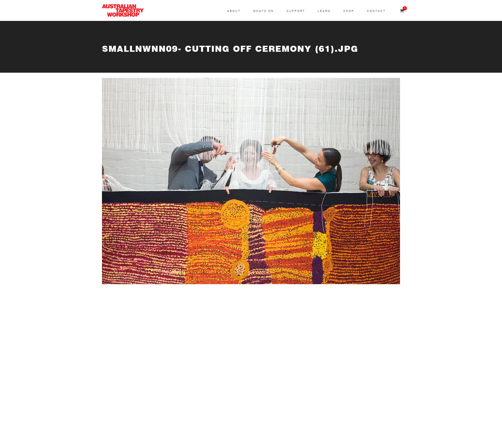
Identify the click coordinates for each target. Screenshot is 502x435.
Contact (376, 11)
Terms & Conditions (121, 396)
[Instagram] (224, 324)
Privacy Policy (115, 408)
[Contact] (224, 304)
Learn (324, 11)
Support (296, 11)
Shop (348, 11)
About (234, 11)
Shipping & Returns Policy (127, 421)
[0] (402, 11)
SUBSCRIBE (114, 321)
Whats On (263, 11)
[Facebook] (224, 343)
